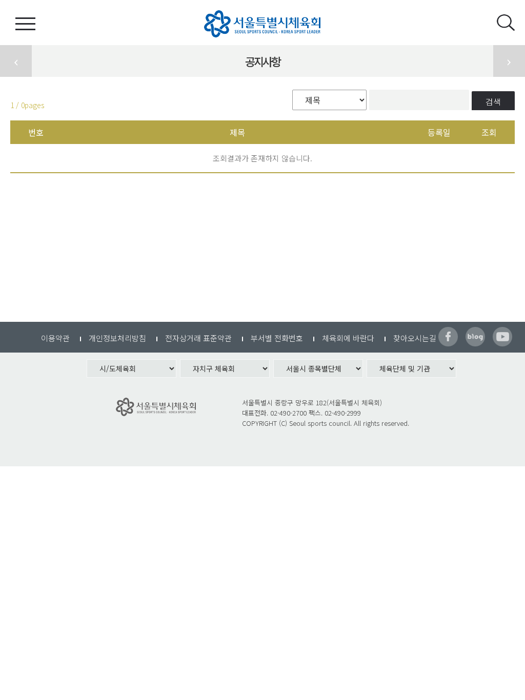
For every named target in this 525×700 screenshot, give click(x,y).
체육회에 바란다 (348, 338)
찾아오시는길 (414, 338)
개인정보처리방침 (117, 338)
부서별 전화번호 (277, 338)
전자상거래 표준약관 (198, 338)
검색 (493, 101)
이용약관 (55, 338)
